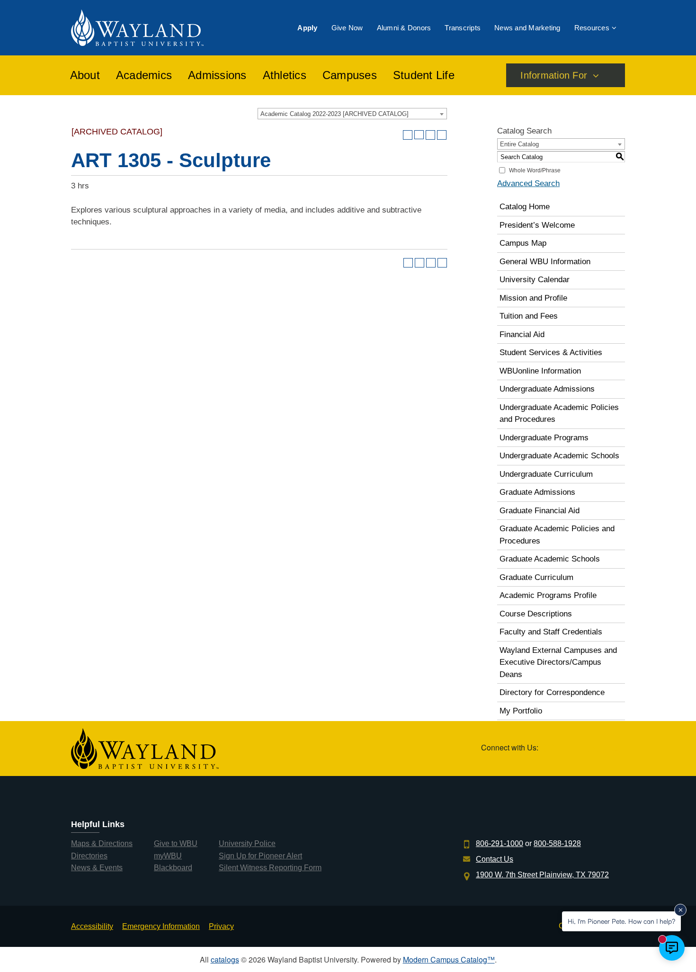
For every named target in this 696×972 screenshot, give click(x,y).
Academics (144, 75)
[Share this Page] (419, 135)
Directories (89, 856)
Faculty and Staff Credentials (551, 631)
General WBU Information (545, 261)
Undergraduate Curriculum (546, 474)
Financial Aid (522, 334)
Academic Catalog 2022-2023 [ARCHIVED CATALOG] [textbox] (334, 113)
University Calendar (535, 279)
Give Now (347, 27)
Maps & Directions (102, 843)
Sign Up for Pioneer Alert (260, 856)
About (85, 75)
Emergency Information (161, 926)
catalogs (225, 959)
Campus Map (523, 243)
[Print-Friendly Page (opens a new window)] (430, 135)
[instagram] (615, 749)
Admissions (217, 75)
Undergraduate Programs (544, 437)
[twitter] (548, 749)
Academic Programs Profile (548, 595)
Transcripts (463, 27)
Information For (553, 75)
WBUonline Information (540, 370)
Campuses (349, 75)
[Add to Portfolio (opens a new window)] (407, 135)
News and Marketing (527, 27)
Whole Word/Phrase (535, 170)
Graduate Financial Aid (540, 510)
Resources (591, 27)
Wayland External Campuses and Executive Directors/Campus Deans (558, 662)
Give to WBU (175, 843)
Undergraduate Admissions (547, 388)
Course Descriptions (536, 613)
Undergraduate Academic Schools (559, 455)
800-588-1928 (557, 843)
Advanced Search (528, 183)
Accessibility (92, 926)
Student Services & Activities (551, 352)
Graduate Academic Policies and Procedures (557, 534)
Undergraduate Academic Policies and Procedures (559, 413)
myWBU (168, 856)
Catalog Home (525, 206)
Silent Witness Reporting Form (270, 868)
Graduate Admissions (537, 492)
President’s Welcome (537, 225)
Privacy (221, 926)
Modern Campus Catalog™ (449, 959)
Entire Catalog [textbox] (519, 144)
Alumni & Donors (404, 27)
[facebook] (571, 749)
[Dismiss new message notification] (680, 910)
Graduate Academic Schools (550, 558)
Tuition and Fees (529, 316)
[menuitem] (307, 27)
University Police (247, 843)
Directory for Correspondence (552, 692)
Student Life (424, 75)
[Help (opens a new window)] (441, 135)
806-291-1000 (499, 843)
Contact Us (494, 859)
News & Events (97, 868)
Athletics (284, 75)
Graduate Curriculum (536, 577)
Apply (307, 27)
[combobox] (352, 113)
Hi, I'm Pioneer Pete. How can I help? (621, 921)
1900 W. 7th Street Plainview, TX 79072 (542, 875)
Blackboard (173, 868)
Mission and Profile (533, 298)
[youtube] (593, 749)
